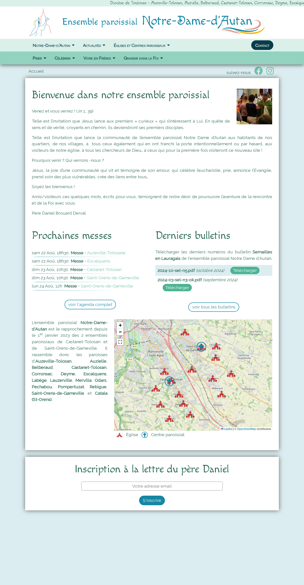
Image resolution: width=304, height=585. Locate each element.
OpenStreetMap (246, 429)
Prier (37, 57)
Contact (262, 45)
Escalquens (98, 261)
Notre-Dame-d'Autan (51, 45)
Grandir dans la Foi (141, 57)
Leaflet (227, 429)
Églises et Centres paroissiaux (139, 45)
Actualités (92, 45)
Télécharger (245, 270)
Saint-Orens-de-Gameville (113, 277)
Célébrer (63, 57)
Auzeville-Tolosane (106, 252)
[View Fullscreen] (120, 342)
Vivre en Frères (97, 57)
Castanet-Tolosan (104, 269)
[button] (167, 373)
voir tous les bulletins (213, 306)
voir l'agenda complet (90, 304)
